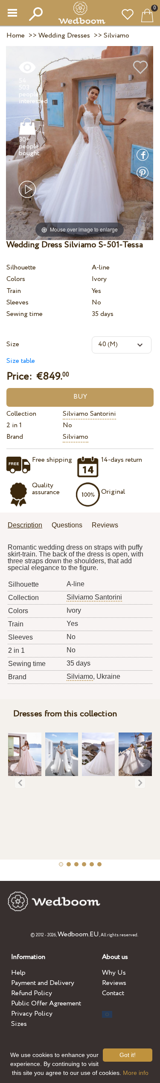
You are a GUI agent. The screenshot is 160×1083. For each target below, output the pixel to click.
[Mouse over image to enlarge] (79, 143)
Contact (113, 993)
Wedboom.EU (78, 934)
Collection (21, 414)
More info (135, 1072)
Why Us (114, 973)
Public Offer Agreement (46, 1003)
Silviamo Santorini (89, 414)
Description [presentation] (25, 525)
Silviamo (75, 437)
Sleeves (17, 302)
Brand (14, 437)
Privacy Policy (31, 1014)
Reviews (114, 983)
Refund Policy (31, 993)
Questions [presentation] (67, 525)
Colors (15, 279)
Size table (20, 361)
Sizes (19, 1024)
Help (18, 973)
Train (13, 291)
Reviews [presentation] (105, 525)
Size (12, 344)
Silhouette (21, 268)
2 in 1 (14, 425)
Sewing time (24, 314)
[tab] (28, 526)
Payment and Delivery (42, 983)
